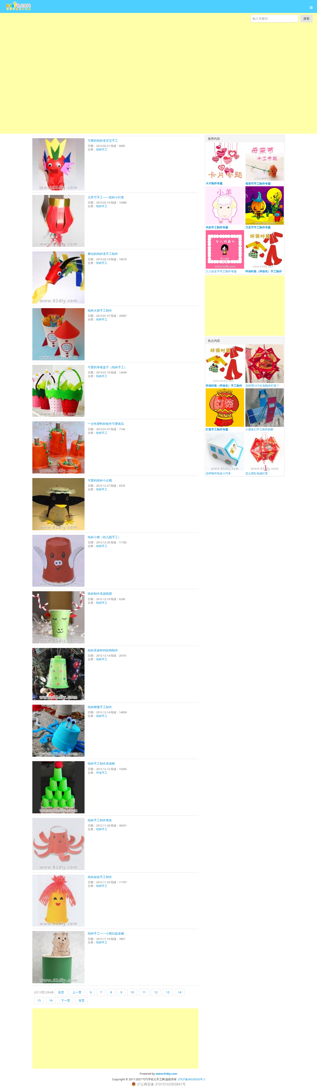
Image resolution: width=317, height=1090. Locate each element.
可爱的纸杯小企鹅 (100, 480)
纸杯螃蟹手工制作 (100, 707)
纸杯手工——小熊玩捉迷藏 (106, 933)
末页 (81, 1000)
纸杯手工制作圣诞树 (101, 763)
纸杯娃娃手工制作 (100, 877)
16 (51, 1000)
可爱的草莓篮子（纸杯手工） (107, 367)
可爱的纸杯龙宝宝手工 (103, 140)
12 (156, 992)
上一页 (77, 992)
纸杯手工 (101, 149)
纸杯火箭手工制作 (100, 310)
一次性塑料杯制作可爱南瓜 (106, 424)
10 (132, 992)
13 (167, 992)
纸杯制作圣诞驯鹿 (100, 593)
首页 (61, 992)
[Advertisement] (129, 52)
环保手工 (101, 773)
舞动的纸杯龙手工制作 (103, 254)
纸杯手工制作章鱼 (100, 820)
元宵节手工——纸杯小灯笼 (106, 197)
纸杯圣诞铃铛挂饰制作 (103, 650)
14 (179, 992)
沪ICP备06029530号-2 (191, 1079)
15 (39, 1000)
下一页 (65, 1000)
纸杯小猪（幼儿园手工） (104, 537)
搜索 (306, 18)
